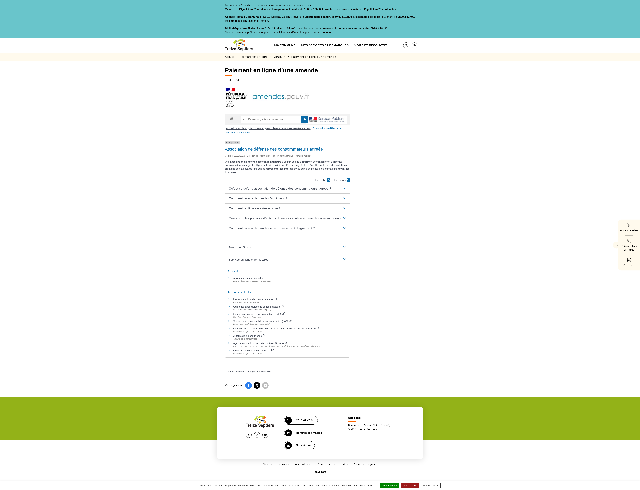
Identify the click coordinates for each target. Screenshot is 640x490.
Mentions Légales (365, 464)
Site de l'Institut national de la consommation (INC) (261, 321)
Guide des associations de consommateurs (257, 306)
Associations (257, 128)
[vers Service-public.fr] (327, 120)
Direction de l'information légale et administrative (249, 371)
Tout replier (321, 180)
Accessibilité (303, 464)
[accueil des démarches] (231, 119)
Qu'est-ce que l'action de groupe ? (252, 350)
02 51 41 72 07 (305, 420)
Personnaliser (430, 485)
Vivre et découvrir (370, 45)
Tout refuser (410, 485)
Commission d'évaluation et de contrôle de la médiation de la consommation (274, 328)
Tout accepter (389, 485)
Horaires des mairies (309, 432)
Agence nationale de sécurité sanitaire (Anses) (258, 343)
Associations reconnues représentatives (288, 128)
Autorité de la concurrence (247, 335)
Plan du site (325, 464)
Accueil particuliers (236, 128)
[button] (287, 189)
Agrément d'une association (248, 278)
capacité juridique (252, 168)
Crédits (343, 464)
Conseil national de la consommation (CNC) (257, 314)
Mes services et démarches (325, 45)
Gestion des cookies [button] (276, 464)
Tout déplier (340, 180)
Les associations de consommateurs (253, 299)
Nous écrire (303, 445)
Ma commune (285, 45)
